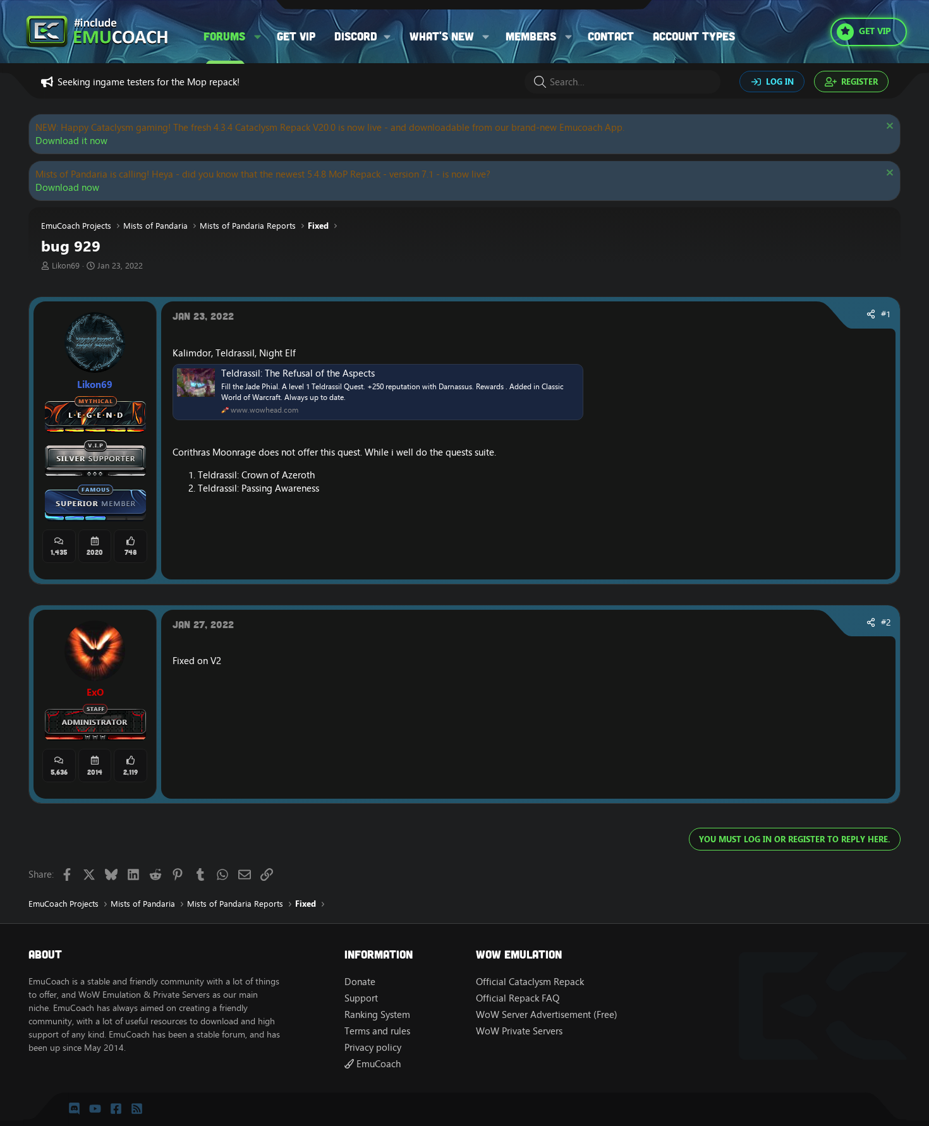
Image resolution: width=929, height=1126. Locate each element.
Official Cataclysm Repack (530, 981)
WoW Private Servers (519, 1031)
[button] (258, 36)
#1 (886, 314)
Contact (611, 36)
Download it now (71, 140)
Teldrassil (235, 353)
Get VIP (296, 36)
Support (361, 998)
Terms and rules (377, 1031)
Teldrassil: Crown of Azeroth (256, 474)
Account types (694, 36)
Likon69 (66, 265)
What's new (442, 36)
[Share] (871, 314)
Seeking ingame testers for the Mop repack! (149, 81)
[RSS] (137, 1109)
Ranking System (377, 1014)
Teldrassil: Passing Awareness (258, 488)
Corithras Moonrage (214, 452)
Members (531, 36)
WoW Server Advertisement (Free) (546, 1014)
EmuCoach (377, 1063)
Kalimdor (192, 353)
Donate (359, 981)
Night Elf (277, 353)
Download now (67, 187)
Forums (224, 36)
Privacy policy (372, 1047)
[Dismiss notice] (888, 127)
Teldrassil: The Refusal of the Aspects (298, 373)
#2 (886, 622)
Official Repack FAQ (517, 998)
